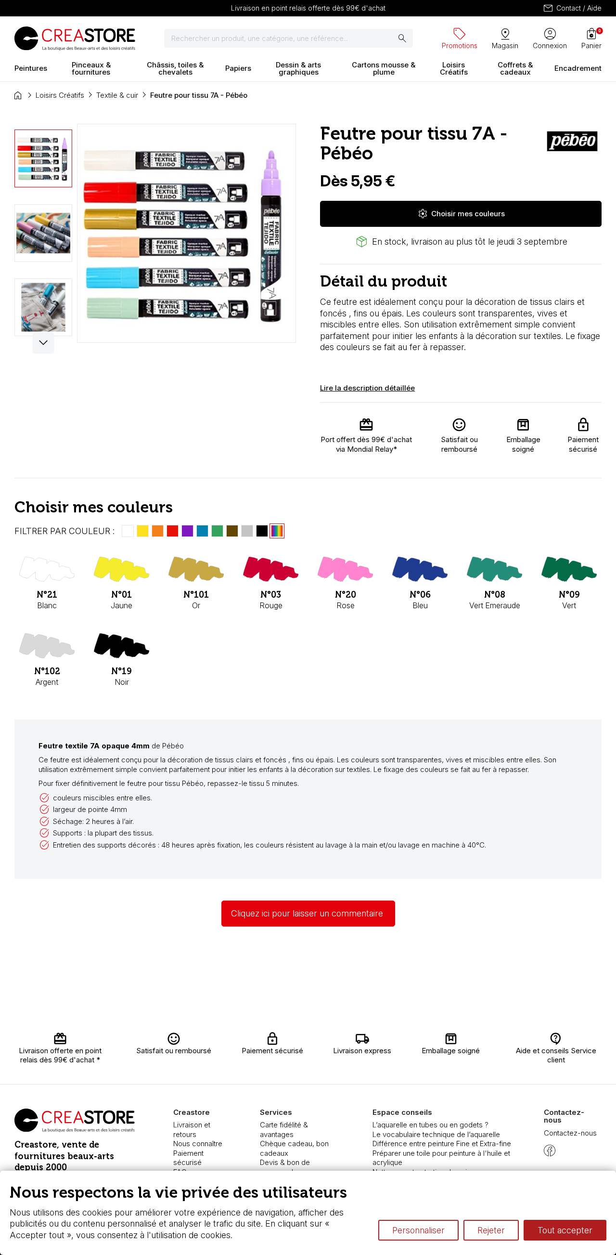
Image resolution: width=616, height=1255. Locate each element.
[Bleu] (202, 531)
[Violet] (187, 531)
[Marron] (232, 531)
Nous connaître (197, 1143)
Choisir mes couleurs (461, 214)
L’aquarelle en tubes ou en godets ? (430, 1124)
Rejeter (491, 1230)
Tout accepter (565, 1230)
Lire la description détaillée (367, 387)
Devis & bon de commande (285, 1167)
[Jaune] (143, 531)
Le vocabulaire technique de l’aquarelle (436, 1134)
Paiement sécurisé (188, 1158)
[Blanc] (128, 531)
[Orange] (158, 531)
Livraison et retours (191, 1129)
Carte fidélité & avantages (284, 1129)
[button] (43, 342)
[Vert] (217, 531)
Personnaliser (418, 1230)
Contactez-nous (570, 1132)
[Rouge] (173, 531)
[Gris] (247, 531)
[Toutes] (277, 531)
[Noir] (262, 531)
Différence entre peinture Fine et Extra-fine (441, 1143)
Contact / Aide (572, 8)
